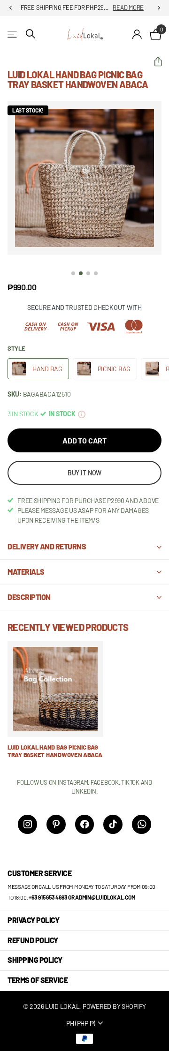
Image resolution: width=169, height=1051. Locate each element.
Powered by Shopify (114, 1006)
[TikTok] (113, 824)
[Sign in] (137, 34)
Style (16, 348)
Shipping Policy (35, 959)
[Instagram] (27, 824)
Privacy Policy (33, 920)
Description (29, 597)
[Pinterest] (56, 824)
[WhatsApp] (141, 824)
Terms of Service (38, 980)
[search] (30, 34)
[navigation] (73, 273)
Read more (128, 7)
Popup (81, 414)
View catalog (13, 34)
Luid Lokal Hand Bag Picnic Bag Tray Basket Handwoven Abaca (55, 751)
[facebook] (84, 824)
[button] (10, 8)
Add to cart (84, 440)
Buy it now (85, 473)
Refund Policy (33, 940)
